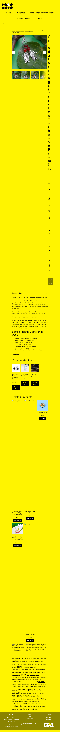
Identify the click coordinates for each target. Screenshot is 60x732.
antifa (22, 658)
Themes (18, 31)
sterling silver (35, 649)
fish (36, 669)
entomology (38, 645)
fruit (23, 672)
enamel (27, 667)
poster (24, 693)
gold (30, 672)
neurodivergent (40, 684)
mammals (41, 682)
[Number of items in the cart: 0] (3, 23)
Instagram (48, 719)
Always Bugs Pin (42, 412)
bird (45, 658)
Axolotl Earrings (30, 634)
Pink (19, 649)
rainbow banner (16, 699)
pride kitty (34, 693)
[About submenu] (44, 18)
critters (37, 664)
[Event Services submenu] (32, 18)
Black (18, 644)
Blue (21, 644)
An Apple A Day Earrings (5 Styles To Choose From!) (17, 537)
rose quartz (15, 701)
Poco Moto (18, 6)
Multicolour (14, 649)
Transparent (15, 650)
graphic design (16, 675)
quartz (27, 649)
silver (25, 703)
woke (28, 709)
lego (26, 682)
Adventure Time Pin (30, 512)
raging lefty (17, 696)
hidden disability (40, 677)
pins (39, 689)
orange (14, 690)
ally (13, 658)
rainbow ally (35, 696)
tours (37, 706)
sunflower (27, 706)
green (30, 647)
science (21, 701)
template (33, 706)
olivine (43, 686)
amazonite (17, 658)
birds (13, 661)
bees (38, 658)
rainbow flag (25, 699)
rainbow (26, 696)
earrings (39, 297)
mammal (35, 682)
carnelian (37, 644)
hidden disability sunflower (19, 679)
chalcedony (42, 644)
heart (37, 675)
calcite (41, 661)
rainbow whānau (34, 699)
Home (13, 31)
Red (21, 649)
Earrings (18, 645)
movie (19, 684)
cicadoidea (15, 304)
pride (29, 693)
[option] (25, 75)
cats (26, 664)
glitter (26, 672)
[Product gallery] (29, 52)
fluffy (43, 669)
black (30, 644)
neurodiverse (17, 686)
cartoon (19, 664)
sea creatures (17, 703)
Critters (22, 31)
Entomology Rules (29, 31)
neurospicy (37, 686)
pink (45, 647)
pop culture (17, 693)
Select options (16, 388)
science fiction (27, 701)
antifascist (27, 658)
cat (24, 664)
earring (14, 667)
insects (34, 647)
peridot (41, 647)
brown (36, 661)
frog (20, 672)
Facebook (48, 717)
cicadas (28, 645)
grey (28, 675)
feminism (31, 669)
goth (43, 672)
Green (22, 647)
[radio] (49, 191)
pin (30, 689)
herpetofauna (16, 677)
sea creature (35, 701)
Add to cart (25, 383)
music (32, 684)
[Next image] (44, 52)
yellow (34, 709)
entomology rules (18, 669)
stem (38, 703)
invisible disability (16, 682)
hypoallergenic (32, 679)
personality (23, 690)
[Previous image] (13, 52)
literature (30, 682)
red (31, 649)
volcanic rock (15, 709)
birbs (41, 658)
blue (33, 644)
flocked (39, 669)
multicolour (25, 684)
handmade (32, 675)
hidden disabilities (28, 677)
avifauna (33, 658)
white (30, 650)
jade (23, 682)
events (26, 669)
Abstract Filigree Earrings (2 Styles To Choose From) (17, 512)
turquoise (41, 649)
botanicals (30, 661)
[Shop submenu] (13, 12)
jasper (37, 647)
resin (46, 699)
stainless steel (31, 703)
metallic (14, 684)
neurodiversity (27, 686)
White (19, 650)
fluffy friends (15, 672)
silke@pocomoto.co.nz (11, 726)
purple (39, 693)
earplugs (43, 664)
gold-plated (37, 672)
